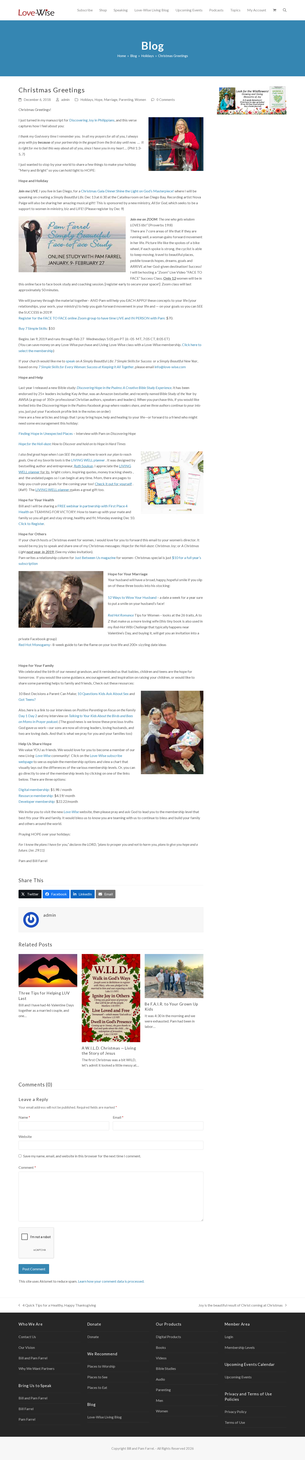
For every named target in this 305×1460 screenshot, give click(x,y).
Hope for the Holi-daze (35, 444)
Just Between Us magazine (95, 557)
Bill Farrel (26, 1409)
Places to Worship (101, 1366)
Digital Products (168, 1337)
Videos (161, 1358)
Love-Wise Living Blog (104, 1417)
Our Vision (27, 1347)
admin (65, 100)
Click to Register (31, 523)
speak (70, 361)
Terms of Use (235, 1422)
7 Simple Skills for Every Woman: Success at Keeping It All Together (86, 367)
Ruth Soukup (83, 466)
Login (229, 1337)
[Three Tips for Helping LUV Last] (48, 970)
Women (140, 100)
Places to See (97, 1377)
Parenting (126, 100)
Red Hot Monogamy (34, 644)
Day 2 (32, 716)
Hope (98, 100)
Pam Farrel (27, 1419)
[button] (274, 10)
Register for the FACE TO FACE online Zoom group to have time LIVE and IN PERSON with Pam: (92, 318)
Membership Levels (240, 1347)
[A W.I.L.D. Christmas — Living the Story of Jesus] (111, 997)
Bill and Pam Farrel (33, 1358)
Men (159, 1400)
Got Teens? (27, 699)
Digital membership (34, 789)
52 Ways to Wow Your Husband (132, 597)
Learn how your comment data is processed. (111, 1281)
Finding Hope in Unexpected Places (46, 433)
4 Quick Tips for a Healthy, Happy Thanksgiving (57, 1305)
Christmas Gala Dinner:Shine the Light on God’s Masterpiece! (127, 191)
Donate (93, 1337)
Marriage (110, 100)
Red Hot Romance (121, 615)
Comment (27, 1167)
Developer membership (36, 801)
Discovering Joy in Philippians (92, 120)
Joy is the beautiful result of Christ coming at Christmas (240, 1305)
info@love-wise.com (170, 367)
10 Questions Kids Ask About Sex (103, 693)
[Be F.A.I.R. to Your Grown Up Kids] (174, 975)
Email (118, 1117)
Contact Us (27, 1337)
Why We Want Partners (36, 1368)
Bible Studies (166, 1368)
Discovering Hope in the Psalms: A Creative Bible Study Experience (124, 387)
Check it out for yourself (113, 484)
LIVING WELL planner (88, 460)
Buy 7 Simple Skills (33, 328)
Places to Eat (97, 1387)
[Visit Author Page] (31, 919)
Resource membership (36, 795)
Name (24, 1117)
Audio (160, 1379)
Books (161, 1347)
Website (25, 1136)
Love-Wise (43, 755)
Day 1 (23, 716)
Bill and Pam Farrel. (141, 1448)
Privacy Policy (236, 1411)
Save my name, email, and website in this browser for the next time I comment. (82, 1156)
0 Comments (166, 100)
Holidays (86, 100)
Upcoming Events (238, 1377)
